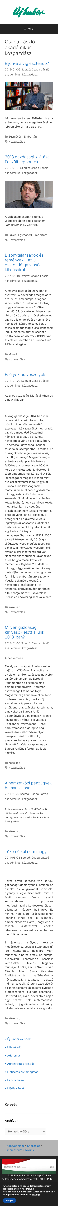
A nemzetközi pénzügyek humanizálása (28, 785)
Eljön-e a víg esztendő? (27, 63)
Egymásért (15, 136)
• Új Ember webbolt (18, 1039)
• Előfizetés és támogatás (21, 1072)
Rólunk (29, 1150)
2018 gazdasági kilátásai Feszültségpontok (28, 159)
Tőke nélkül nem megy (26, 851)
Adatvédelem (15, 1145)
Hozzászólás (17, 141)
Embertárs (31, 136)
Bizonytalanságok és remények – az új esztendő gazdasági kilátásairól (24, 262)
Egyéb (13, 235)
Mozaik (13, 354)
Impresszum (14, 1150)
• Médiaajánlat (14, 1088)
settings (36, 1194)
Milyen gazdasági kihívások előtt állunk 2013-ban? (24, 632)
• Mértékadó (13, 1047)
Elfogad (9, 1200)
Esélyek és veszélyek (25, 374)
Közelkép (14, 607)
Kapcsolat (33, 1145)
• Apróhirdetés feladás (19, 1063)
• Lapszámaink (14, 1080)
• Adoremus (13, 1055)
